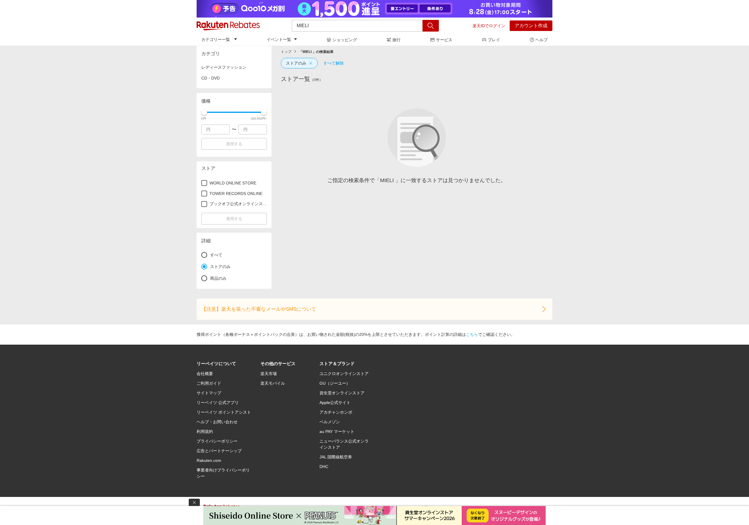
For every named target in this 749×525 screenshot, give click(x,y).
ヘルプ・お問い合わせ (217, 421)
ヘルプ (541, 39)
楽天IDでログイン (489, 25)
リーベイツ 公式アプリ (218, 402)
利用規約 (205, 431)
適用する (234, 143)
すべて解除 (333, 63)
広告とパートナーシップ (219, 450)
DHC (323, 466)
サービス (444, 39)
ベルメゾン (329, 421)
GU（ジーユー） (334, 383)
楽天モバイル (272, 383)
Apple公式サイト (335, 402)
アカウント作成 (531, 25)
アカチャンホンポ (335, 412)
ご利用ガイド (209, 383)
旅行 (396, 39)
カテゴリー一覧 (215, 39)
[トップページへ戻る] (228, 26)
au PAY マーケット (336, 431)
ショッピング (344, 39)
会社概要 (205, 373)
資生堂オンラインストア (342, 393)
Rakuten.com (209, 460)
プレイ (494, 39)
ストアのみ (296, 63)
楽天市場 (268, 373)
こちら (472, 334)
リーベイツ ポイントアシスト (224, 412)
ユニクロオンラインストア (344, 373)
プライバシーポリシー (217, 441)
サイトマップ (209, 393)
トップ (286, 52)
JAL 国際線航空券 (335, 457)
